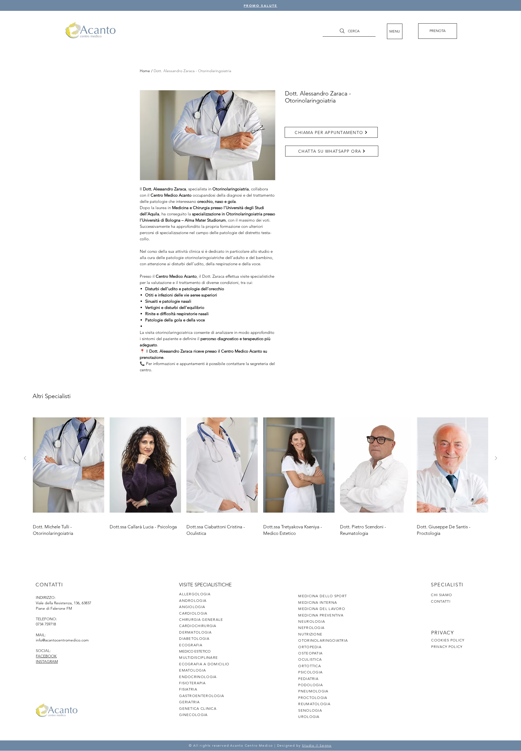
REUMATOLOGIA (314, 704)
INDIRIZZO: (46, 597)
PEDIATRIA (308, 679)
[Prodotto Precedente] (25, 458)
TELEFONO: (46, 618)
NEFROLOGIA (311, 628)
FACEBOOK (46, 656)
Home (145, 70)
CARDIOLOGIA (193, 613)
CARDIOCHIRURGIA (198, 626)
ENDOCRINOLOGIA (198, 677)
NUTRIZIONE (310, 634)
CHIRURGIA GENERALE (201, 620)
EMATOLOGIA (192, 670)
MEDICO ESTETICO (195, 651)
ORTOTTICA (309, 666)
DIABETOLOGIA (194, 639)
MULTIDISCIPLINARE (198, 658)
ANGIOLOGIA (192, 607)
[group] (260, 473)
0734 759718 (46, 624)
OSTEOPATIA (310, 653)
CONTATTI (440, 601)
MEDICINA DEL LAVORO (321, 609)
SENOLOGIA (310, 710)
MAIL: (41, 634)
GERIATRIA (189, 702)
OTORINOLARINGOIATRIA (323, 640)
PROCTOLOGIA (312, 698)
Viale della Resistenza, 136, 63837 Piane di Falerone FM (63, 605)
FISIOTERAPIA (192, 683)
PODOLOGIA (310, 685)
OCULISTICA (310, 659)
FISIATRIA (188, 689)
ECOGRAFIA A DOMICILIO (204, 664)
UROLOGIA (308, 717)
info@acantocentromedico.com (62, 640)
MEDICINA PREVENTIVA (321, 615)
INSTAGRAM (47, 661)
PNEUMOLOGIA (313, 691)
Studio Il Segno (317, 745)
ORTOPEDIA (310, 647)
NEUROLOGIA (311, 621)
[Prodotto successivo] (496, 458)
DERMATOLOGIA (195, 632)
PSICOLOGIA (310, 672)
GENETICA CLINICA (198, 709)
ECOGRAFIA (190, 645)
